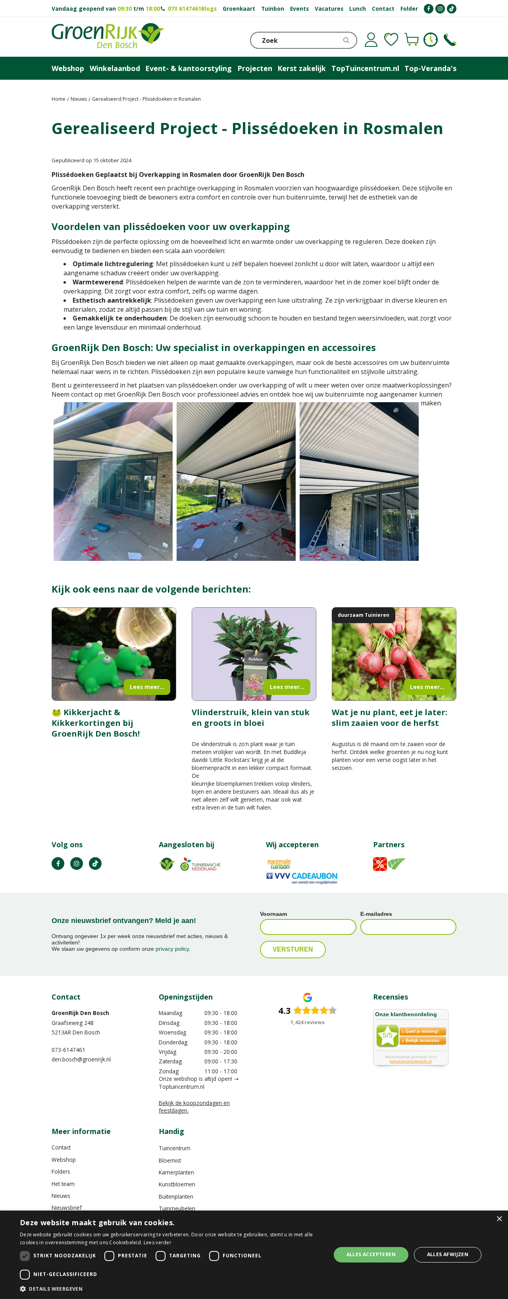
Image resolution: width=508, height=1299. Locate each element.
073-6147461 (68, 1049)
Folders (61, 1171)
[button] (171, 1288)
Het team (63, 1184)
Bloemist (170, 1160)
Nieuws (61, 1195)
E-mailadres (376, 914)
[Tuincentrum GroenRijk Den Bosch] (108, 37)
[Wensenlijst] (391, 40)
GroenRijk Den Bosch (80, 1013)
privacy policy (172, 949)
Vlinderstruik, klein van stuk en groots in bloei (251, 717)
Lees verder (157, 1242)
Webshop (64, 1159)
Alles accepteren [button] (371, 1254)
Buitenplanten (176, 1196)
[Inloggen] (371, 40)
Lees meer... (147, 687)
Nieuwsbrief (67, 1207)
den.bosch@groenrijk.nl (81, 1059)
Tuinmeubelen (177, 1208)
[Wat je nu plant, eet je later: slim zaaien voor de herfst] (394, 654)
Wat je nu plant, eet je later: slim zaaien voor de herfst (389, 717)
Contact (61, 1147)
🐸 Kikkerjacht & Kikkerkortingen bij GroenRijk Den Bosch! (96, 723)
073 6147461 (184, 8)
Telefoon (450, 40)
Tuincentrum (174, 1148)
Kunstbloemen (177, 1184)
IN (76, 863)
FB (58, 863)
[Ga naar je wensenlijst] (391, 40)
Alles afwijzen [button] (448, 1254)
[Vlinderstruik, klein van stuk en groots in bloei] (254, 654)
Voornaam (273, 914)
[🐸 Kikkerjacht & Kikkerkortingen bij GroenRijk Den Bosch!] (114, 654)
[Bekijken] (411, 40)
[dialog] (254, 1255)
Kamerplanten (176, 1172)
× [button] (499, 1219)
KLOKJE (430, 40)
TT (95, 863)
